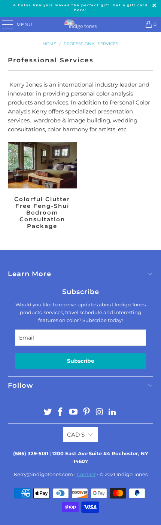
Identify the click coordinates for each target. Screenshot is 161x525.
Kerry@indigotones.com (43, 474)
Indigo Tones (132, 474)
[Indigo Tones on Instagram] (99, 412)
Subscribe (80, 360)
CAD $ (76, 434)
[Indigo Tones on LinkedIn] (112, 412)
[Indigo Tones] (80, 24)
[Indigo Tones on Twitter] (47, 412)
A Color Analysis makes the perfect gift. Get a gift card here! (80, 7)
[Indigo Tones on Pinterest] (86, 412)
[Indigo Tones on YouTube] (73, 412)
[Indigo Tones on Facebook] (60, 412)
